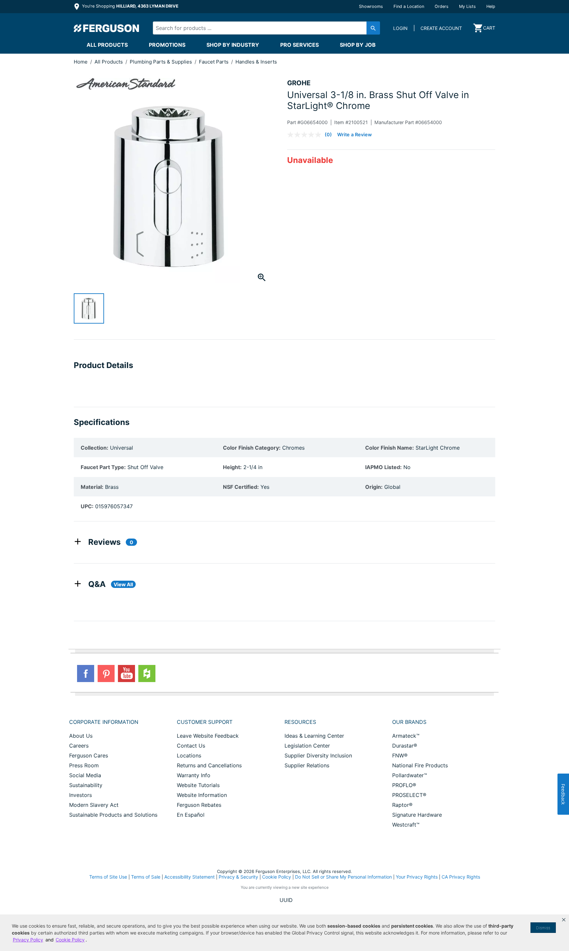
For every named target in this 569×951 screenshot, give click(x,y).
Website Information (202, 795)
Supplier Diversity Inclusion (318, 755)
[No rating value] (306, 134)
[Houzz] (146, 673)
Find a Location (408, 6)
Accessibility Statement (189, 877)
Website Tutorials (198, 785)
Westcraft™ (406, 824)
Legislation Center (307, 745)
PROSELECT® (409, 795)
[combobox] (261, 28)
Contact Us (191, 745)
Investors (80, 795)
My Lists (467, 6)
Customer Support (204, 722)
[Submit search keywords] (373, 28)
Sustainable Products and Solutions (113, 814)
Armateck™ (406, 735)
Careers (79, 745)
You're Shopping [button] (129, 6)
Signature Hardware (417, 814)
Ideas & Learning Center (314, 735)
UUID (286, 900)
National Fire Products (420, 765)
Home (81, 62)
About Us (81, 735)
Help (490, 6)
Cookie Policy (276, 877)
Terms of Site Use (108, 877)
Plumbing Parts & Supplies (161, 62)
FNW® (400, 755)
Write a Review (354, 134)
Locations (189, 755)
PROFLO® (404, 785)
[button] (564, 920)
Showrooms (371, 6)
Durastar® (404, 745)
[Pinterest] (106, 673)
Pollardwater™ (409, 775)
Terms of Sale (145, 877)
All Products (107, 44)
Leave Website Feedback (208, 736)
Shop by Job (358, 44)
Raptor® (402, 805)
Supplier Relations (306, 765)
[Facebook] (85, 673)
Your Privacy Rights (417, 877)
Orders (441, 6)
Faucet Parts (214, 62)
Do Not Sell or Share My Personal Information (343, 877)
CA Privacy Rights (461, 877)
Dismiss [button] (543, 927)
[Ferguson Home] (107, 28)
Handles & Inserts (256, 62)
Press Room (84, 765)
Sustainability (85, 785)
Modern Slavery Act (94, 805)
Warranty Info (193, 775)
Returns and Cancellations (209, 765)
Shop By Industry (232, 44)
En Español (190, 814)
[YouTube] (126, 673)
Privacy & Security (238, 877)
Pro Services (299, 44)
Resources (300, 722)
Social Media (85, 775)
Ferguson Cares (88, 755)
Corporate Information (103, 722)
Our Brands (409, 722)
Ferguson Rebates (199, 805)
